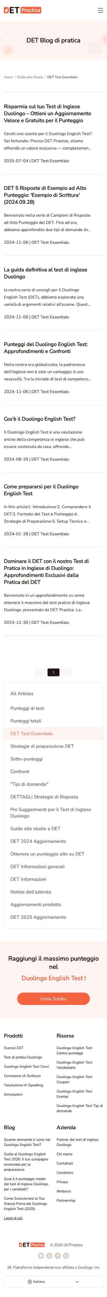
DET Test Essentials (31, 733)
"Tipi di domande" (29, 784)
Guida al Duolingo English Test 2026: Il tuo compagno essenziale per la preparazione (26, 1162)
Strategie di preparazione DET (42, 746)
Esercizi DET (13, 1048)
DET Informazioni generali (37, 866)
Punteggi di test (27, 708)
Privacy (62, 1182)
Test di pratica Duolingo (23, 1057)
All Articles (22, 693)
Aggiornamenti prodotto (35, 904)
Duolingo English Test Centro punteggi (74, 1051)
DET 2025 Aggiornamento (38, 917)
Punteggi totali (25, 721)
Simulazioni (13, 1094)
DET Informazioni (28, 879)
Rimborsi (64, 1191)
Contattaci (65, 1163)
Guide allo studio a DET (35, 829)
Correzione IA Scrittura (22, 1075)
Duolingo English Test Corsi (26, 1066)
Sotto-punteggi (26, 759)
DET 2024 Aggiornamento (38, 841)
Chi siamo (64, 1154)
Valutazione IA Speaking (23, 1085)
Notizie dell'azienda (30, 892)
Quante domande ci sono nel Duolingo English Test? (27, 1142)
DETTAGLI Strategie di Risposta (44, 797)
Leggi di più (13, 1218)
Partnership (66, 1200)
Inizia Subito (53, 999)
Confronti (19, 771)
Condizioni (65, 1172)
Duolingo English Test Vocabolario (74, 1065)
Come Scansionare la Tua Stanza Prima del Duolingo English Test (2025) (25, 1203)
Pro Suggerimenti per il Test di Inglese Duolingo (50, 812)
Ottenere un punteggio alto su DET (47, 854)
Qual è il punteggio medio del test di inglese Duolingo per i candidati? (26, 1184)
